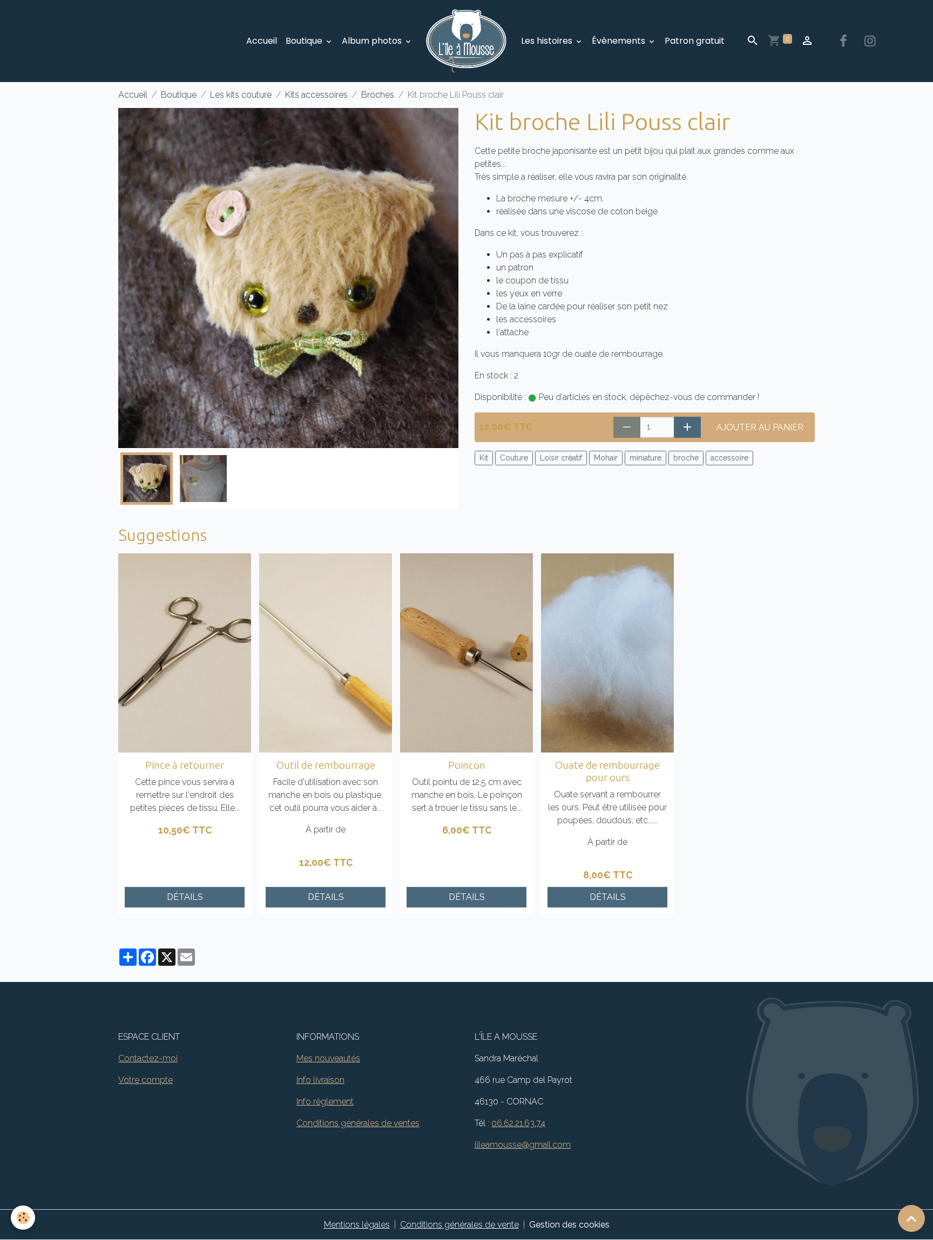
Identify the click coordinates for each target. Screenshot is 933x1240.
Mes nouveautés (328, 1058)
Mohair (606, 457)
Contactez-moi (148, 1058)
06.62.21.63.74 (518, 1123)
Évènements (619, 41)
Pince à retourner (184, 765)
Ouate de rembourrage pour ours (607, 771)
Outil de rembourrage (325, 765)
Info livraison (320, 1080)
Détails (185, 897)
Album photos (373, 41)
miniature (645, 457)
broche (686, 457)
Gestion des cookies (569, 1224)
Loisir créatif (561, 457)
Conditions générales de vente (459, 1224)
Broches (377, 95)
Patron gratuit (695, 41)
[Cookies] (23, 1217)
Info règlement (325, 1101)
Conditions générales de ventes (358, 1123)
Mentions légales (357, 1224)
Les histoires (547, 41)
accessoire (729, 457)
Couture (514, 457)
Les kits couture (241, 95)
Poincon (466, 765)
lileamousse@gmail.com (523, 1145)
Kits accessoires (316, 95)
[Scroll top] (911, 1218)
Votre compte (145, 1080)
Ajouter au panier (759, 427)
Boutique (305, 41)
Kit (483, 457)
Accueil (261, 41)
